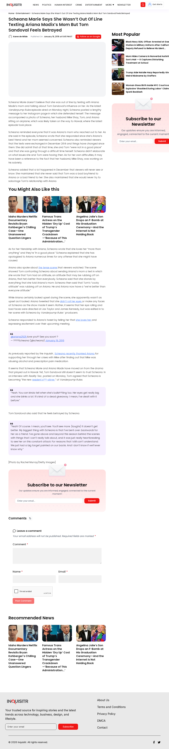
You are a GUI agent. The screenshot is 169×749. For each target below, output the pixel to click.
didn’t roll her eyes (71, 301)
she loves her (84, 320)
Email (63, 571)
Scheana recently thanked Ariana (75, 353)
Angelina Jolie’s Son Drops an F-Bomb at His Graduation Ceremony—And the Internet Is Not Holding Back (90, 225)
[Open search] (143, 4)
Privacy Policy (106, 714)
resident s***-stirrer (43, 379)
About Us (103, 700)
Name (18, 571)
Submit (92, 500)
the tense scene (48, 267)
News (36, 4)
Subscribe (68, 726)
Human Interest (63, 4)
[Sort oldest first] (30, 518)
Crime (79, 4)
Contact (102, 727)
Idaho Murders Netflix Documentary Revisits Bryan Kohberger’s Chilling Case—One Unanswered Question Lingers (22, 227)
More (109, 4)
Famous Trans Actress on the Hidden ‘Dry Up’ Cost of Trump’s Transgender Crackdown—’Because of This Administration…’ (56, 229)
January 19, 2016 (54, 340)
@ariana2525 (19, 336)
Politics (46, 4)
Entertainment (93, 4)
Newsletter (124, 4)
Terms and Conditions (111, 707)
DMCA (101, 720)
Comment (20, 544)
